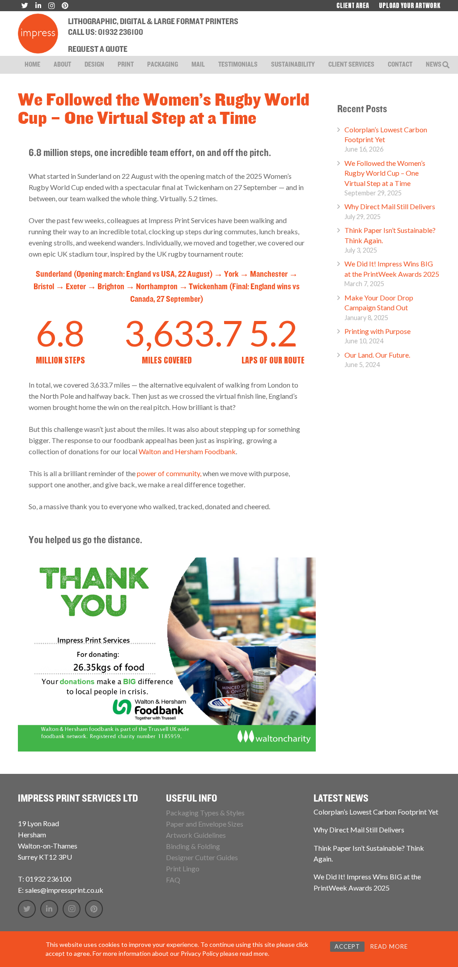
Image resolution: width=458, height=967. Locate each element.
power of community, (170, 473)
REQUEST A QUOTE (97, 49)
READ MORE (389, 946)
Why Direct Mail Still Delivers (389, 206)
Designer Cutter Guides (202, 857)
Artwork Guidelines (196, 835)
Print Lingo (182, 868)
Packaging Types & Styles (205, 812)
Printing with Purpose (377, 331)
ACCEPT (347, 946)
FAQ (173, 879)
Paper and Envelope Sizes (204, 823)
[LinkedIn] (49, 909)
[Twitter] (27, 909)
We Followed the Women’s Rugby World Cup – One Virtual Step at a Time (384, 173)
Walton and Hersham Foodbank (187, 451)
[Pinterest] (94, 909)
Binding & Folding (193, 846)
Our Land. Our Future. (377, 354)
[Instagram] (72, 909)
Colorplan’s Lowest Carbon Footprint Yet (376, 811)
